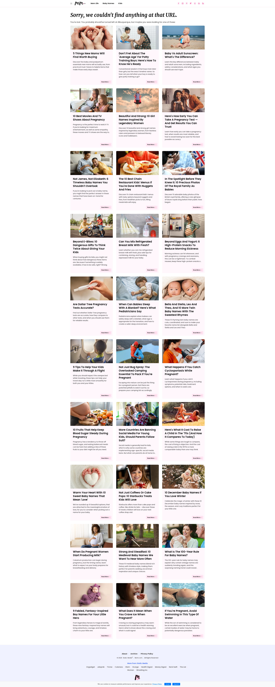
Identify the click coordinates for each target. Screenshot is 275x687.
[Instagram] (182, 3)
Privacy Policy (147, 654)
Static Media (127, 658)
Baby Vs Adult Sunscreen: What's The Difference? (181, 55)
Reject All (176, 684)
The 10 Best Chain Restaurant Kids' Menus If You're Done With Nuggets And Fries (136, 184)
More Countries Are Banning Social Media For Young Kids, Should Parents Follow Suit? (137, 435)
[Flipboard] (190, 3)
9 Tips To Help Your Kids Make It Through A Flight (89, 369)
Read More (105, 82)
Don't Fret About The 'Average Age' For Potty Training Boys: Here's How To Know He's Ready (137, 58)
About (124, 654)
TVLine (109, 667)
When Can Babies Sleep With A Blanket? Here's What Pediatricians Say (137, 308)
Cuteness (119, 667)
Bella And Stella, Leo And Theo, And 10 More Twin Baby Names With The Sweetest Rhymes (181, 309)
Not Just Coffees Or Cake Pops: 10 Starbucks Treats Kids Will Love (135, 496)
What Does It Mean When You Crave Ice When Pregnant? (135, 614)
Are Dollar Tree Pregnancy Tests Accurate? (90, 306)
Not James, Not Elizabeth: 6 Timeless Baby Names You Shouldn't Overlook (90, 182)
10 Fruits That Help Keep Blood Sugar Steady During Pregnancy (90, 433)
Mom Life (95, 3)
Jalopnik (100, 667)
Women (130, 670)
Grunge (135, 667)
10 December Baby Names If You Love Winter (183, 494)
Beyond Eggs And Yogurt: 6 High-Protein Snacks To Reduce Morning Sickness (182, 245)
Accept (167, 684)
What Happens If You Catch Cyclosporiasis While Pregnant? (183, 371)
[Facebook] (178, 3)
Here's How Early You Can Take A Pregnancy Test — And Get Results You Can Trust (181, 121)
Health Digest (147, 667)
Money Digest (161, 667)
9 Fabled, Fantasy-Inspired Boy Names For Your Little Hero (90, 614)
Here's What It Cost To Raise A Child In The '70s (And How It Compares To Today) (183, 433)
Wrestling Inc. (142, 670)
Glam (127, 667)
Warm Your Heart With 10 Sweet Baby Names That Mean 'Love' (89, 496)
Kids (120, 3)
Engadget (90, 667)
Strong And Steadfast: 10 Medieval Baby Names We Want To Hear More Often (136, 555)
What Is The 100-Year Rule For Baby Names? (182, 554)
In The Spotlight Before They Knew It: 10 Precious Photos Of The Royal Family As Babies (183, 184)
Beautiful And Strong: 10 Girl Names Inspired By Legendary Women (137, 120)
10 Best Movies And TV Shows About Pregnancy (89, 118)
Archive (134, 654)
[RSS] (203, 3)
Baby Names (108, 3)
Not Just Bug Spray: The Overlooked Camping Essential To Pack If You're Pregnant (135, 372)
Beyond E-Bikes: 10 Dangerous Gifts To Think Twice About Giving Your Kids (89, 247)
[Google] (199, 3)
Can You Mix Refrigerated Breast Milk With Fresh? (135, 243)
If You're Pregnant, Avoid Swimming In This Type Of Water (182, 614)
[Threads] (194, 3)
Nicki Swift (173, 667)
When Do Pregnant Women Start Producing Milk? (90, 554)
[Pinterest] (186, 3)
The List (183, 667)
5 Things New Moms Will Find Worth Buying (89, 55)
